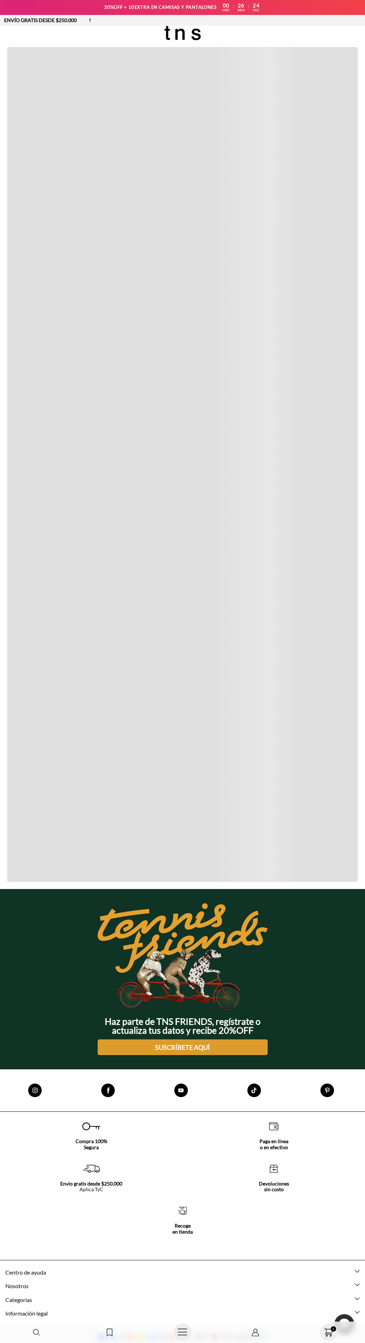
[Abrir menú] (182, 1332)
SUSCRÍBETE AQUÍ (182, 1047)
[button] (37, 1332)
